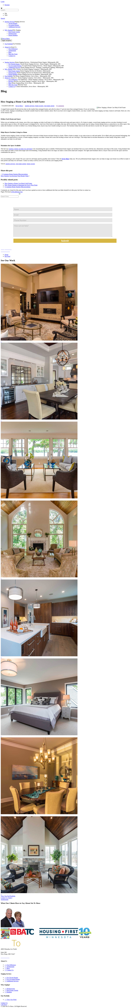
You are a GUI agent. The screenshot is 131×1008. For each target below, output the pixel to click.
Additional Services (14, 27)
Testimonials (12, 50)
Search (3, 18)
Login (2, 1)
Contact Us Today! (6, 898)
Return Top (19, 192)
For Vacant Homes (14, 64)
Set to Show (19, 106)
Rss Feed (7, 256)
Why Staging (9, 30)
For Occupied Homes (14, 66)
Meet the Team (12, 54)
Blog (9, 52)
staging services (29, 106)
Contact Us (11, 56)
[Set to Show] (5, 38)
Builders (8, 992)
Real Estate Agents (14, 32)
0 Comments (60, 106)
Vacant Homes (12, 23)
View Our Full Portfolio (8, 896)
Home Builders (13, 35)
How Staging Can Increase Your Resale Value (15, 176)
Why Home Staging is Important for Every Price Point (21, 185)
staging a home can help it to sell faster (20, 149)
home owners (39, 106)
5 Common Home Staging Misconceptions (15, 174)
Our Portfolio (9, 44)
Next (14, 192)
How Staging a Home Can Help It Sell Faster (18, 183)
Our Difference (13, 49)
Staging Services (10, 21)
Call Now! (4, 1004)
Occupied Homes (13, 25)
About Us (8, 47)
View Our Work (10, 999)
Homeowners (12, 33)
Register (7, 5)
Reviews (11, 81)
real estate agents (49, 106)
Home (6, 254)
